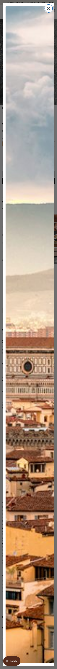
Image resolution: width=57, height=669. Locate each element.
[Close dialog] (49, 8)
